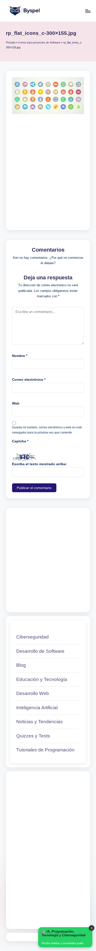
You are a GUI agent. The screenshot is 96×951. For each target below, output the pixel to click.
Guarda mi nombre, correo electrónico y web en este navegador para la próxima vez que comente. (47, 430)
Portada (10, 42)
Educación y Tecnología (41, 679)
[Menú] (87, 11)
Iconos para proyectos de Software (39, 42)
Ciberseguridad (32, 636)
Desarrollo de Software (40, 651)
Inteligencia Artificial (37, 707)
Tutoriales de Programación (45, 749)
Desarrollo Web (32, 693)
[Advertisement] (48, 166)
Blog (21, 665)
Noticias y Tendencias (39, 721)
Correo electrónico (29, 379)
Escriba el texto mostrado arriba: (39, 464)
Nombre (19, 356)
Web (15, 403)
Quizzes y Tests (33, 735)
